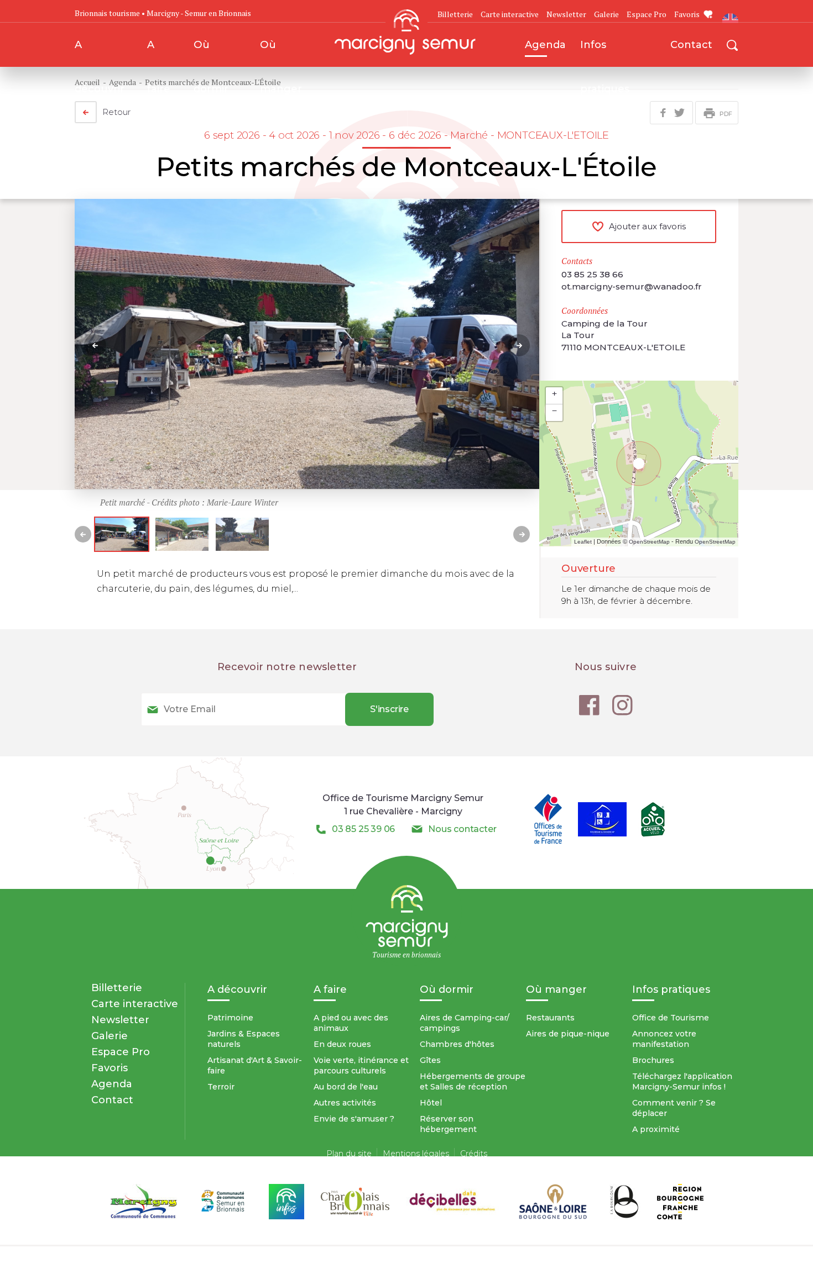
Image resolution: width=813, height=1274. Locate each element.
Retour (116, 112)
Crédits (473, 1154)
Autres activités (345, 1103)
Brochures (653, 1060)
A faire (158, 52)
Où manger (281, 52)
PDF (726, 114)
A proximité (656, 1129)
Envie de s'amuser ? (354, 1119)
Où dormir (211, 52)
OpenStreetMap (649, 542)
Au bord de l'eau (346, 1087)
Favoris (687, 14)
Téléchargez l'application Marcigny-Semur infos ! (682, 1081)
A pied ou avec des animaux (351, 1023)
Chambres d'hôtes (457, 1044)
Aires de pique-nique (567, 1034)
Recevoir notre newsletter (287, 666)
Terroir (220, 1087)
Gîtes (430, 1060)
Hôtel (431, 1103)
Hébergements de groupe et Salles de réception (472, 1081)
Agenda (545, 44)
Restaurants (550, 1018)
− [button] (554, 410)
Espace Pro (646, 14)
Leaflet (583, 542)
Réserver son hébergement (448, 1124)
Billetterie (116, 987)
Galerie (606, 14)
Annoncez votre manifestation (664, 1039)
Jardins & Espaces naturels (243, 1039)
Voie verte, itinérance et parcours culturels (361, 1065)
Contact (691, 44)
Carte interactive (510, 14)
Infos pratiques (604, 52)
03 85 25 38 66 (592, 274)
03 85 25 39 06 (363, 829)
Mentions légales (416, 1154)
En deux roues (342, 1044)
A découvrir (99, 52)
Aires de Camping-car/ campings (464, 1023)
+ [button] (554, 393)
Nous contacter (462, 829)
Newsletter (566, 14)
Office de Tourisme (670, 1018)
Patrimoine (230, 1018)
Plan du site (349, 1154)
